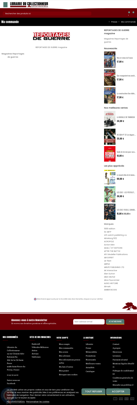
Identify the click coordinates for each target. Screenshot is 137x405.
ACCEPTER (118, 391)
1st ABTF (107, 232)
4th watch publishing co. (115, 235)
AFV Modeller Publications (116, 254)
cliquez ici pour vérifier (93, 299)
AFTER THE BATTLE (112, 251)
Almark (107, 286)
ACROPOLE (109, 241)
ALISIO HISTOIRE (111, 283)
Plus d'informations (16, 401)
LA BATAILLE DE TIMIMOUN (126, 117)
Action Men (109, 244)
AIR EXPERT (109, 257)
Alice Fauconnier (111, 280)
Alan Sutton (109, 273)
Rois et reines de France (125, 57)
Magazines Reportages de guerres (13, 55)
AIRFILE (107, 264)
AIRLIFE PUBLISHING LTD (114, 267)
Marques (109, 224)
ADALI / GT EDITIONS (113, 248)
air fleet (107, 260)
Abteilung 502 (110, 238)
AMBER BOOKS (110, 289)
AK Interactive (110, 270)
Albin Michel (109, 277)
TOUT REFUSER (93, 391)
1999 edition (109, 228)
